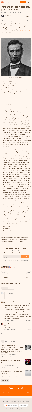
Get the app (23, 405)
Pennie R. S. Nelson (9, 323)
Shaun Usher (8, 15)
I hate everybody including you (11, 371)
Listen (28, 16)
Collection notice (26, 401)
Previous (6, 277)
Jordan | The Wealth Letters (11, 302)
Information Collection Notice (15, 261)
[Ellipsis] (30, 302)
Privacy (15, 401)
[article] (16, 351)
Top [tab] (3, 341)
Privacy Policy (27, 261)
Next (27, 277)
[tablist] (7, 288)
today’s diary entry (25, 30)
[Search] (29, 341)
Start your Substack (12, 405)
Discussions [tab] (12, 341)
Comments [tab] (4, 288)
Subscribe (23, 2)
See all (4, 380)
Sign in (29, 2)
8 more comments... (6, 333)
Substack (8, 409)
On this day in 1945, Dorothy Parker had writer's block (11, 351)
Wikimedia (21, 77)
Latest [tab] (6, 341)
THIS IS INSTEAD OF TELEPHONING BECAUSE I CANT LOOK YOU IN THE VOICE (12, 347)
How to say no (5, 373)
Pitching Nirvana (5, 364)
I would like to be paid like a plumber (10, 361)
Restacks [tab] (11, 288)
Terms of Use (23, 260)
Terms (19, 401)
